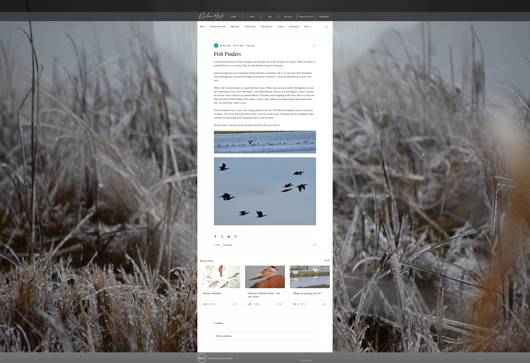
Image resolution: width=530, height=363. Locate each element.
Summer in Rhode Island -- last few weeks (264, 294)
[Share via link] (235, 236)
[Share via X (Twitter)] (222, 236)
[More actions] (314, 45)
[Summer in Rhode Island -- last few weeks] (265, 277)
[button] (326, 27)
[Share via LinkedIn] (228, 236)
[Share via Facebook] (215, 236)
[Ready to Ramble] (220, 277)
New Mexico (266, 26)
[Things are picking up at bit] (310, 277)
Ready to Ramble (212, 293)
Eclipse (281, 26)
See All (327, 260)
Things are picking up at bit (307, 293)
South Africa (250, 26)
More (307, 26)
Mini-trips (235, 26)
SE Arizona (294, 26)
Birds (202, 26)
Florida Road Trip (217, 26)
